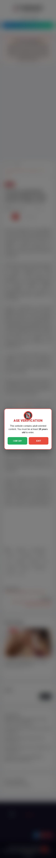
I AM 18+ (17, 441)
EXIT (38, 441)
